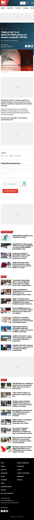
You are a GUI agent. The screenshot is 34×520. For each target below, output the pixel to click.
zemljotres (18, 156)
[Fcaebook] (26, 46)
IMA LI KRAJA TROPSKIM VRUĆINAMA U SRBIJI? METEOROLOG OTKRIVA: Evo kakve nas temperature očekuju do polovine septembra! (22, 431)
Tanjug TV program (23, 473)
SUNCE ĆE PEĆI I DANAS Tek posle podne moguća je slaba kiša (21, 394)
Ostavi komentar (10, 191)
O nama (19, 469)
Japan (11, 156)
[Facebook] (8, 239)
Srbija (3, 8)
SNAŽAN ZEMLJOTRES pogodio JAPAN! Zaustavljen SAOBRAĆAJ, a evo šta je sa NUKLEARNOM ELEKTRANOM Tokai (22, 246)
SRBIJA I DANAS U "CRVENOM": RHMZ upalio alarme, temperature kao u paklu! (22, 421)
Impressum (20, 466)
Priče (2, 483)
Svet (7, 29)
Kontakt (20, 479)
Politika (18, 8)
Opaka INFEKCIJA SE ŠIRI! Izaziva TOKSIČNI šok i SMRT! (22, 236)
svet (2, 156)
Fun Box (3, 490)
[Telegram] (32, 46)
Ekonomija (4, 473)
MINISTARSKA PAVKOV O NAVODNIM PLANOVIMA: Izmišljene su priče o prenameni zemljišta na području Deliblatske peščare (22, 329)
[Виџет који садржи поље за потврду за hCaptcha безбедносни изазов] (14, 184)
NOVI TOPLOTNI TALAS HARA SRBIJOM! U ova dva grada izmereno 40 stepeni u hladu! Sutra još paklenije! (21, 440)
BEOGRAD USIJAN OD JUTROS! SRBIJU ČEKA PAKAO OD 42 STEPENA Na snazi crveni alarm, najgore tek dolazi (22, 449)
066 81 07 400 (6, 498)
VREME (4, 380)
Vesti (2, 29)
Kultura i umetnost (7, 493)
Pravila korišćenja (23, 463)
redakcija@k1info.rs (8, 500)
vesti (6, 156)
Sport (3, 476)
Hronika (26, 8)
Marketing (20, 476)
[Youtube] (7, 511)
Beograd (10, 8)
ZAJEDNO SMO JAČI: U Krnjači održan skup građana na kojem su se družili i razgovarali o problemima (22, 338)
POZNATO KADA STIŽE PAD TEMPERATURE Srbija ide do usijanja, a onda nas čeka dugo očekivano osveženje (22, 404)
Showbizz (4, 479)
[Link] (29, 46)
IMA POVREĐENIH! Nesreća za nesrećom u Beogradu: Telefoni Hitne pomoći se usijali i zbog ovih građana (22, 310)
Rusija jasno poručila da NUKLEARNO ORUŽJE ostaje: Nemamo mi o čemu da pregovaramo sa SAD (21, 256)
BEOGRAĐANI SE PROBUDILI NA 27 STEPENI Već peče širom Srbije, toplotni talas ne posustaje (22, 413)
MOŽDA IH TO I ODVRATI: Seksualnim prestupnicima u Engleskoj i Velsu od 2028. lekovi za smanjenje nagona (22, 320)
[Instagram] (4, 511)
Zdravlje (4, 469)
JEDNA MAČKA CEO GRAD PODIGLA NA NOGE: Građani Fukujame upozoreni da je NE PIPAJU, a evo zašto (21, 265)
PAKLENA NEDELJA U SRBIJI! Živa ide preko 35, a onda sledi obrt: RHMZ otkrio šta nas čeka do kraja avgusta (22, 386)
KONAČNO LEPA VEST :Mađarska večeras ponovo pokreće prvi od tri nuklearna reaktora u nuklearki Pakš (22, 348)
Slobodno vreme (6, 486)
